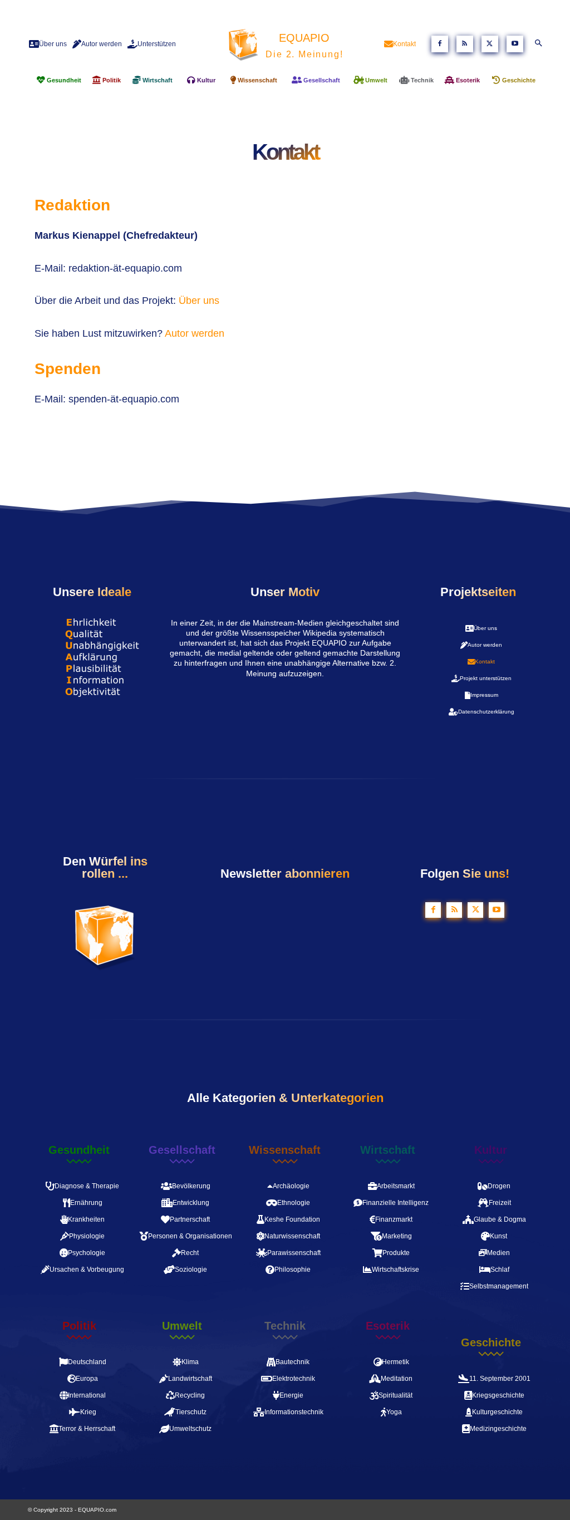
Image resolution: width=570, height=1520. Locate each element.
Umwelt (182, 1325)
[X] (489, 44)
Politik (79, 1325)
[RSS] (464, 44)
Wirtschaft (387, 1149)
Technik (285, 1325)
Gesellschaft (182, 1149)
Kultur (490, 1149)
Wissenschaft (285, 1149)
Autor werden (196, 333)
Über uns (199, 300)
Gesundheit (79, 1149)
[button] (538, 44)
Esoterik (388, 1325)
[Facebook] (439, 44)
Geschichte (491, 1342)
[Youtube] (515, 44)
